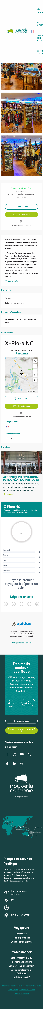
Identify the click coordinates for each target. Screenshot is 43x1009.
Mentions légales (9, 985)
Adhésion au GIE (21, 977)
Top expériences (21, 937)
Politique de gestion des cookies (21, 989)
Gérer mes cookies (21, 993)
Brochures (21, 933)
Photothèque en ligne (21, 961)
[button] (33, 31)
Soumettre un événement (21, 965)
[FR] (33, 31)
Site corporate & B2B (21, 957)
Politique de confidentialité (29, 985)
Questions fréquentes (21, 941)
